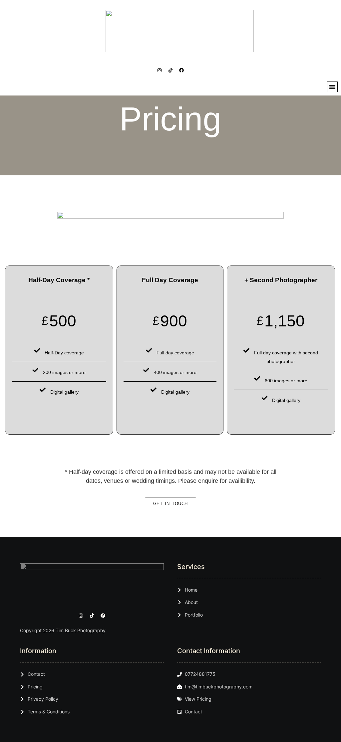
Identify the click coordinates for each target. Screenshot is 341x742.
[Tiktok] (170, 70)
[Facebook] (181, 70)
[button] (332, 87)
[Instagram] (159, 70)
